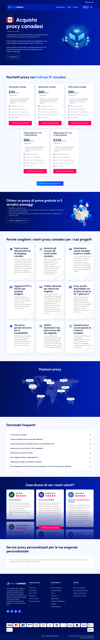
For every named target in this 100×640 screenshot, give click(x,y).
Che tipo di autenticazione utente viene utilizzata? (26, 439)
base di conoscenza (56, 588)
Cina (65, 387)
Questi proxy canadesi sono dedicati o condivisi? (26, 462)
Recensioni (54, 596)
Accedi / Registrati (56, 606)
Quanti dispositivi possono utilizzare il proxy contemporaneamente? (32, 444)
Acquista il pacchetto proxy (20, 123)
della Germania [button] (60, 7)
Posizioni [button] (75, 7)
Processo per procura (34, 601)
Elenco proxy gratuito (79, 588)
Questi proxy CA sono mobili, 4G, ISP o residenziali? (26, 448)
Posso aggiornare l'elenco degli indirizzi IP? (24, 457)
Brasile (41, 396)
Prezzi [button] (69, 7)
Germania (50, 383)
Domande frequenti (56, 590)
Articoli (53, 593)
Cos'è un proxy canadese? (18, 435)
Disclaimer (91, 638)
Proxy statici (32, 596)
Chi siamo (71, 636)
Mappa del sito (55, 598)
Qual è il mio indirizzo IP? (79, 593)
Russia (63, 380)
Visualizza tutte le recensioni (50, 527)
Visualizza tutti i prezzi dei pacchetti (50, 183)
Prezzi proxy (32, 588)
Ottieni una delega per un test (18, 220)
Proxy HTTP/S (33, 593)
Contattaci (54, 604)
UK (47, 380)
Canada (29, 380)
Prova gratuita (13, 57)
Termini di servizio (80, 636)
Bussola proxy (54, 636)
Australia (70, 399)
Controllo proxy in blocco (79, 596)
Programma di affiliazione (58, 601)
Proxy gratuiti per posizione (80, 590)
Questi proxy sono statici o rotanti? (21, 453)
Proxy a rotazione (33, 598)
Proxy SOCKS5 (33, 590)
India (61, 391)
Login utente (90, 2)
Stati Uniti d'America (33, 386)
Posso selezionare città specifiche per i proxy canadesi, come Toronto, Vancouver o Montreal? (40, 466)
